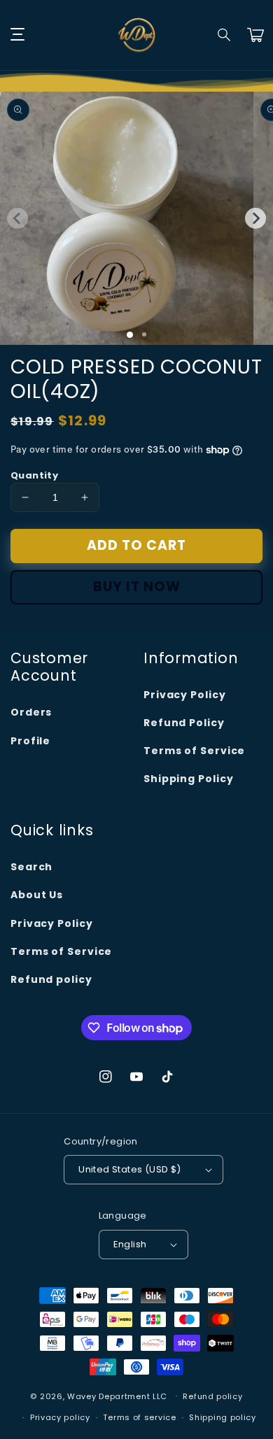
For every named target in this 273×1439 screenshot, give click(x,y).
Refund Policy (184, 723)
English (130, 1244)
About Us (36, 895)
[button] (224, 35)
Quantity (34, 475)
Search (31, 867)
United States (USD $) (129, 1169)
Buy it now (137, 586)
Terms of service (139, 1417)
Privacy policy (60, 1417)
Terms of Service (194, 751)
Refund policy (51, 979)
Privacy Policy (185, 695)
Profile (30, 741)
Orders (31, 712)
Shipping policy (222, 1417)
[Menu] (17, 35)
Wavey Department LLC (117, 1395)
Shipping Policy (189, 779)
